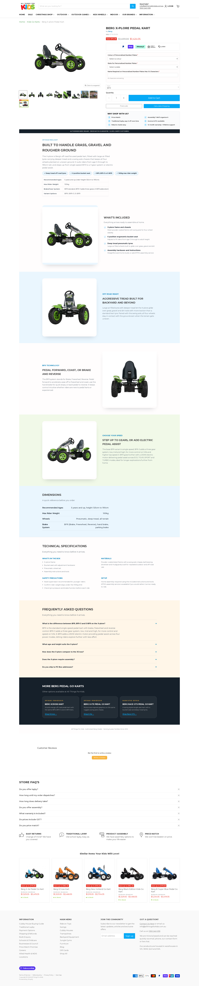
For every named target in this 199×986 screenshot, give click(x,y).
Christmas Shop (44, 14)
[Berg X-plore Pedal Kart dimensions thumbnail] (67, 95)
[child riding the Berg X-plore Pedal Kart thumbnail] (76, 95)
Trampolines (65, 934)
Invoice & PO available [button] (156, 121)
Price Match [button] (116, 117)
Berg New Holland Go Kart (98, 889)
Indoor (114, 14)
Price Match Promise (28, 947)
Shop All (63, 954)
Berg (110, 31)
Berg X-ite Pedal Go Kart (32, 889)
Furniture (64, 944)
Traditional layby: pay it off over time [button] (125, 121)
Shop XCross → (51, 714)
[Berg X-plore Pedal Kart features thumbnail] (41, 95)
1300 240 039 (145, 8)
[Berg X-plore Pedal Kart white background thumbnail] (23, 95)
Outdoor (62, 14)
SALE (30, 14)
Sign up (129, 936)
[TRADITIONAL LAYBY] (79, 836)
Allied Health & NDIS (28, 954)
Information (146, 14)
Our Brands (128, 14)
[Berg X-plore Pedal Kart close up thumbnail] (85, 95)
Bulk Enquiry (25, 937)
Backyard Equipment (69, 937)
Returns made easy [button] (119, 125)
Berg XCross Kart (61, 889)
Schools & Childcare (28, 940)
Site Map (59, 975)
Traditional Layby (26, 927)
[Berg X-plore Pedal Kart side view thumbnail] (32, 95)
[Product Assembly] (120, 836)
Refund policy (37, 975)
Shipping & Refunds (28, 934)
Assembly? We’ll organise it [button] (158, 117)
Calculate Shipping (162, 106)
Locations (23, 957)
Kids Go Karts (33, 22)
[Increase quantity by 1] (124, 98)
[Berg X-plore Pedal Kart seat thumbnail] (58, 95)
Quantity (110, 93)
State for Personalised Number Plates (122, 63)
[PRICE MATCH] (160, 836)
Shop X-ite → (89, 714)
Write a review (99, 758)
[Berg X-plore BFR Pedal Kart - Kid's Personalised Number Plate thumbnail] (24, 103)
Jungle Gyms (66, 940)
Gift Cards (64, 950)
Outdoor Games (80, 14)
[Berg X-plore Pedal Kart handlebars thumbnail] (93, 95)
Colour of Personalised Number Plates (123, 55)
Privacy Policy (48, 975)
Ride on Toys (65, 924)
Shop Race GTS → (130, 714)
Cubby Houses (66, 930)
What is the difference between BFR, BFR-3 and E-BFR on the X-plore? (73, 624)
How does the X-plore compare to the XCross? (63, 652)
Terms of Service (24, 975)
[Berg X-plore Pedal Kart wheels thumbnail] (49, 95)
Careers (22, 950)
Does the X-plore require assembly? (58, 659)
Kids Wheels (99, 14)
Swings (63, 927)
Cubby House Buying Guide (31, 924)
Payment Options (27, 930)
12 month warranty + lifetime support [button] (161, 125)
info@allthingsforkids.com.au (151, 6)
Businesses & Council (28, 944)
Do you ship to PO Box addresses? (57, 667)
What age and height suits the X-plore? (60, 644)
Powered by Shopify (26, 979)
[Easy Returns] (39, 836)
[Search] (133, 6)
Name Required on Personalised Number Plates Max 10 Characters (133, 71)
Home (22, 14)
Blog (62, 947)
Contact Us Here (147, 924)
